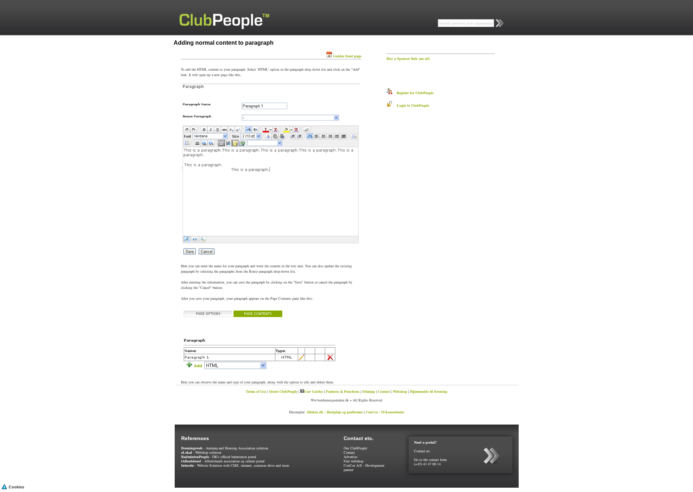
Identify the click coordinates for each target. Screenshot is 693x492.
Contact (384, 391)
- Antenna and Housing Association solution (224, 448)
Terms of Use (256, 391)
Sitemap (368, 391)
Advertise (350, 456)
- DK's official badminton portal (218, 456)
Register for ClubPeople (412, 92)
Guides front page (347, 55)
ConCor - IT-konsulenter (385, 411)
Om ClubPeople (355, 448)
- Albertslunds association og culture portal (223, 461)
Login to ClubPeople (410, 105)
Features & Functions (342, 391)
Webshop (400, 391)
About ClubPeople (283, 391)
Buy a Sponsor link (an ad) (408, 58)
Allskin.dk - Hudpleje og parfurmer (334, 411)
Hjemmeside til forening (428, 391)
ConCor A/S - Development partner (364, 467)
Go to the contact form (430, 459)
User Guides (313, 391)
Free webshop (353, 461)
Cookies (16, 487)
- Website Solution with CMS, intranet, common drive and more (235, 465)
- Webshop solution (201, 452)
